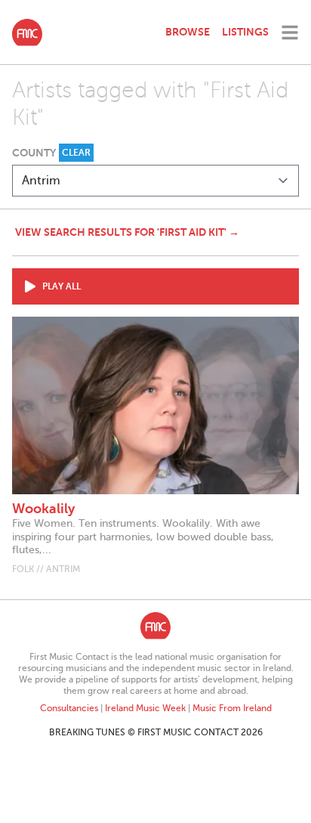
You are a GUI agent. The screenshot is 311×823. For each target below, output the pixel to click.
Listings (245, 32)
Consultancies (69, 708)
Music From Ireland (232, 708)
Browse (187, 32)
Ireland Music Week (145, 708)
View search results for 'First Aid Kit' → (127, 232)
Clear (76, 152)
